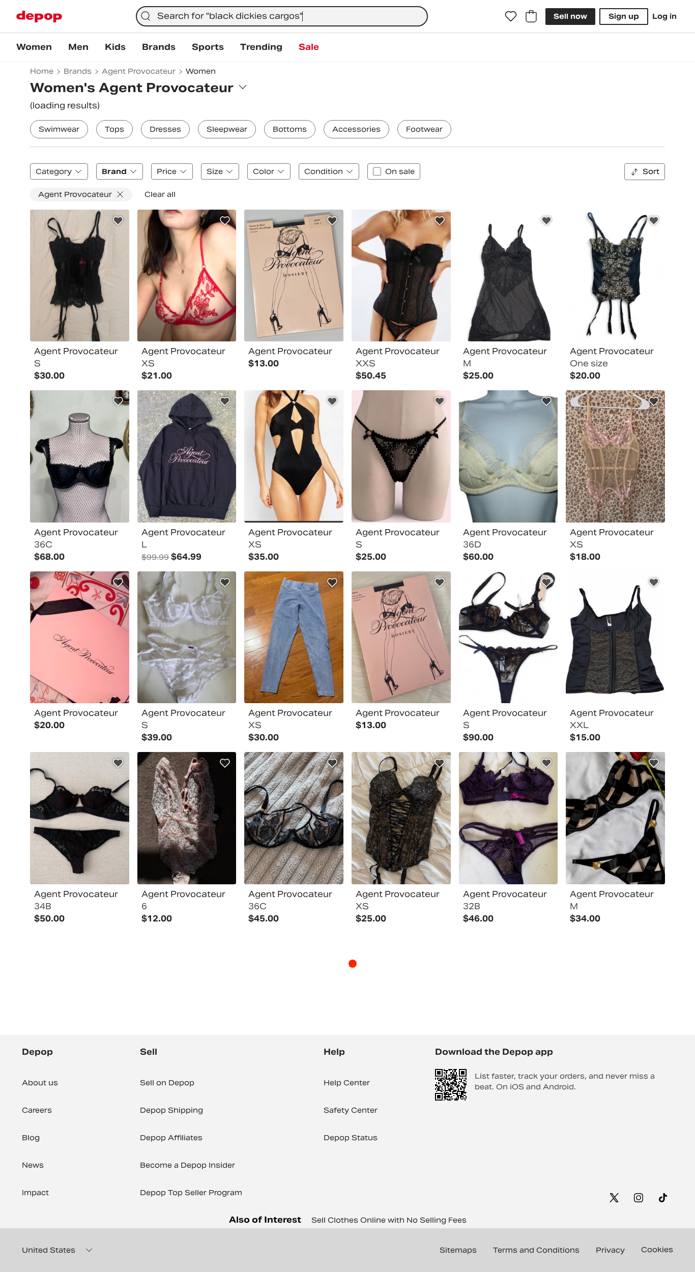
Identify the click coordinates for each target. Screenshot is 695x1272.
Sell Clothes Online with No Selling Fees (389, 1220)
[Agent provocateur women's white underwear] (187, 637)
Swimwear (59, 129)
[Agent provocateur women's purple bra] (508, 818)
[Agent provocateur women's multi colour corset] (615, 276)
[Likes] (511, 16)
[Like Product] (118, 221)
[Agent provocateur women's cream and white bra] (508, 456)
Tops (114, 129)
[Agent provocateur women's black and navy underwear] (508, 637)
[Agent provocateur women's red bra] (187, 276)
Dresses (165, 129)
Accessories (356, 129)
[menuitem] (34, 47)
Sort (651, 171)
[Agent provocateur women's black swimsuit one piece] (293, 456)
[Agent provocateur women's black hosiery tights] (293, 276)
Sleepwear (227, 129)
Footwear (424, 129)
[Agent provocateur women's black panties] (401, 456)
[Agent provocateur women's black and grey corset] (615, 637)
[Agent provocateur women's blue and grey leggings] (293, 637)
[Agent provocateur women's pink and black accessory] (79, 637)
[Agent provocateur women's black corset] (79, 276)
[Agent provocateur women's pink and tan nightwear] (615, 456)
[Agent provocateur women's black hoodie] (187, 456)
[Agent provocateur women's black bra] (79, 456)
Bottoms (290, 129)
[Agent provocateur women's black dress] (508, 276)
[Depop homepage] (39, 16)
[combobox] (282, 16)
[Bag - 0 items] (531, 16)
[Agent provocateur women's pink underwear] (187, 818)
